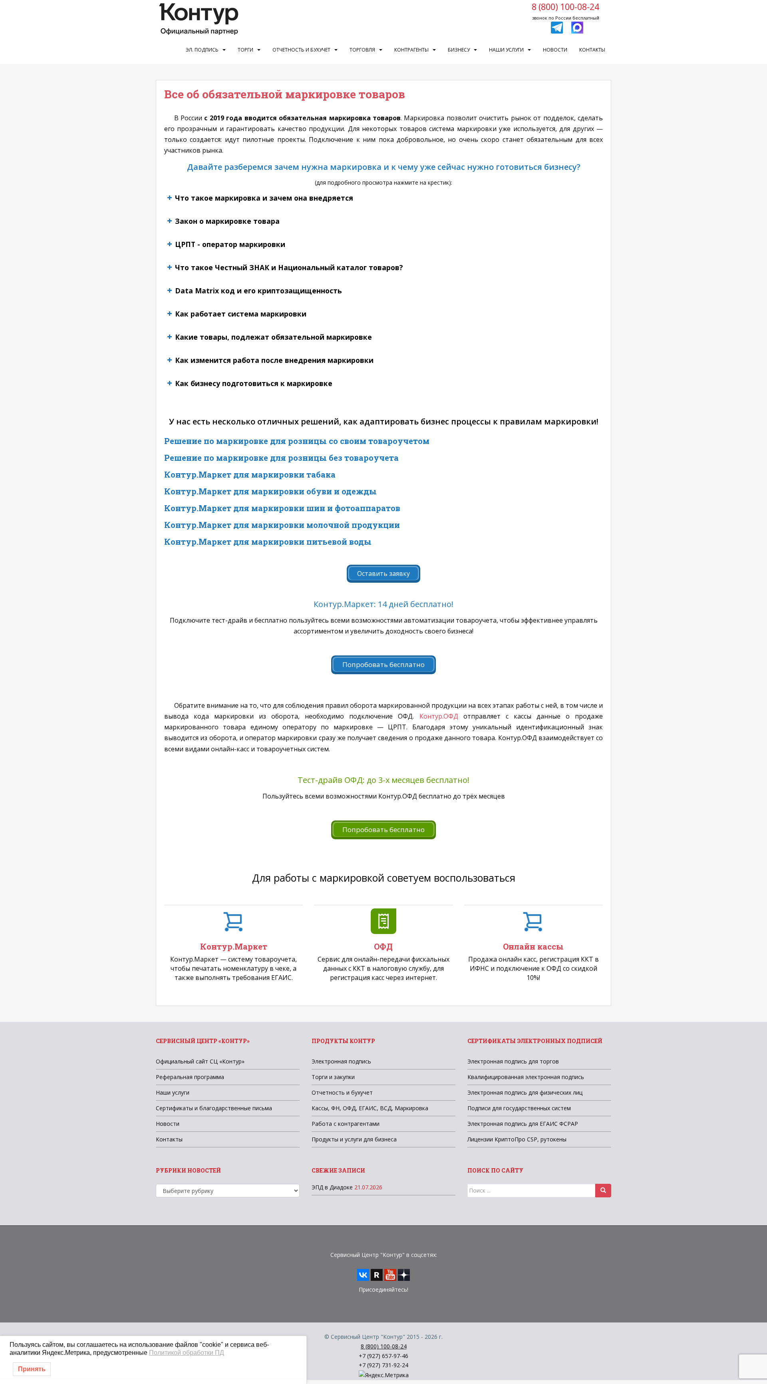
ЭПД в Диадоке (332, 1187)
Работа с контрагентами (346, 1123)
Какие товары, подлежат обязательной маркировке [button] (273, 337)
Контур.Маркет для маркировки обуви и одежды (270, 491)
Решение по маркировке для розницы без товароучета (281, 457)
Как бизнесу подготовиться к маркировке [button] (253, 383)
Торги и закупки (333, 1077)
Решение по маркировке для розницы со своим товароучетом (296, 441)
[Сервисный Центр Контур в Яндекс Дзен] (404, 1274)
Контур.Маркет (233, 946)
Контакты (592, 49)
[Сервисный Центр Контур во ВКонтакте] (363, 1274)
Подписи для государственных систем (519, 1108)
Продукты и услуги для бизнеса (354, 1139)
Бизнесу (459, 49)
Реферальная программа (190, 1077)
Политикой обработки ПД (186, 1352)
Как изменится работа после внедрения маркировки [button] (274, 360)
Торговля (362, 49)
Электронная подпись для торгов (513, 1061)
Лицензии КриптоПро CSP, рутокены (516, 1139)
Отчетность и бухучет (301, 49)
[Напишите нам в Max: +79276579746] (577, 27)
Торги (245, 49)
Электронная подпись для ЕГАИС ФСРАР (522, 1123)
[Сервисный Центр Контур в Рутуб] (377, 1274)
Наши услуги (506, 49)
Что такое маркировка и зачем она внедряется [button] (264, 198)
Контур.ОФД (441, 716)
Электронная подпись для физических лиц (524, 1092)
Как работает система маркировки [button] (240, 314)
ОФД (383, 946)
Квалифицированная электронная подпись (525, 1077)
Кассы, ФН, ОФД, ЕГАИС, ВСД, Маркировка (370, 1108)
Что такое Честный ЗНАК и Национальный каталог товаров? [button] (289, 267)
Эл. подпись (202, 49)
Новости (555, 49)
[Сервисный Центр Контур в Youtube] (390, 1274)
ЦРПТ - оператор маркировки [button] (230, 244)
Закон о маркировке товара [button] (227, 221)
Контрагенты (411, 49)
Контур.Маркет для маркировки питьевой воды (268, 541)
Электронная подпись (341, 1061)
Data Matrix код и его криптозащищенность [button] (258, 290)
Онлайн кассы (533, 946)
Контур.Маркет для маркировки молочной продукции (282, 525)
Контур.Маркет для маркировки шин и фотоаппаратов (282, 508)
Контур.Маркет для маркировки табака (250, 474)
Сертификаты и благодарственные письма (214, 1108)
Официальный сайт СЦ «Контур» (200, 1061)
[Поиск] (603, 1190)
